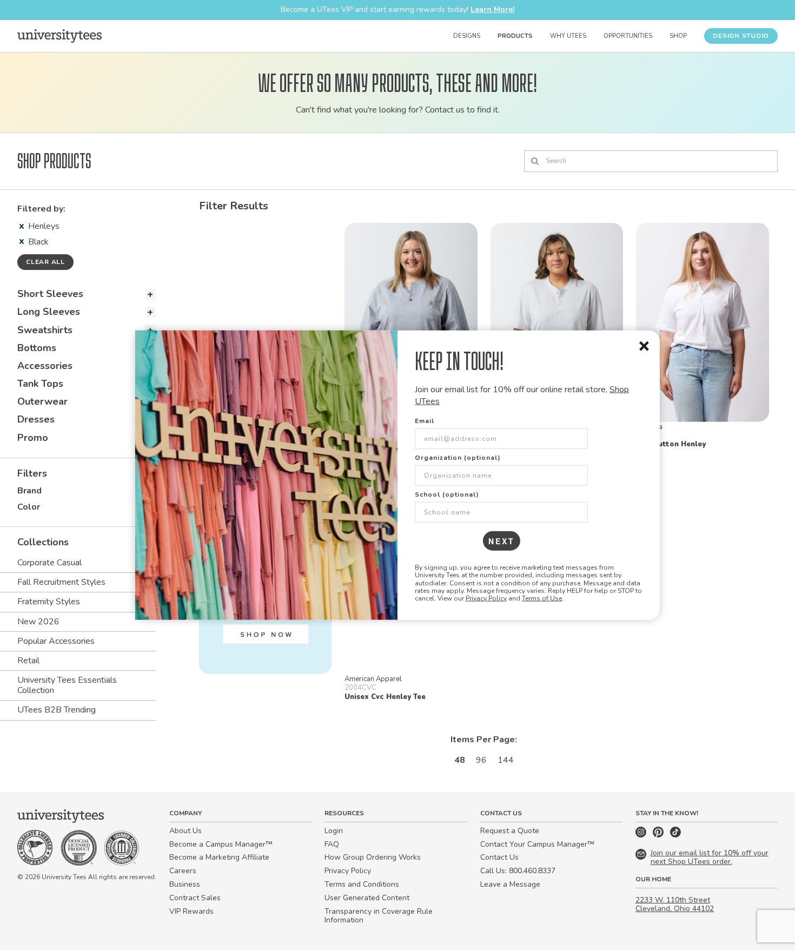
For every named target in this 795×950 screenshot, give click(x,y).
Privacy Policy (486, 598)
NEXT (501, 540)
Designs (466, 36)
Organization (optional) (458, 457)
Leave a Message (510, 884)
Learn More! (492, 9)
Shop (678, 36)
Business (184, 884)
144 (506, 760)
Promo (32, 437)
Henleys (43, 226)
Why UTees (568, 36)
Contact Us (499, 857)
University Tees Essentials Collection (67, 685)
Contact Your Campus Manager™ (537, 844)
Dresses (36, 419)
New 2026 (38, 622)
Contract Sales (195, 898)
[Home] (59, 35)
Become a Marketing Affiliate (219, 857)
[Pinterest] (659, 835)
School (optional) (447, 494)
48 (459, 760)
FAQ (331, 844)
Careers (182, 871)
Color (28, 507)
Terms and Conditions (361, 884)
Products (515, 36)
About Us (185, 831)
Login (333, 831)
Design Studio (741, 35)
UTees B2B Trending (56, 710)
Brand (29, 491)
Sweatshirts (44, 330)
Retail (28, 661)
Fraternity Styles (48, 602)
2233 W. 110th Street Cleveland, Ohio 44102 (674, 904)
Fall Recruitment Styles (61, 582)
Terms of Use (542, 598)
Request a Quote (509, 831)
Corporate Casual (49, 563)
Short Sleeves (50, 293)
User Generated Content (366, 898)
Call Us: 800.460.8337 (517, 871)
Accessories (44, 365)
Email (424, 420)
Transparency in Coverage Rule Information (378, 916)
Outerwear (42, 401)
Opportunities (628, 36)
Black (38, 242)
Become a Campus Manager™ (221, 844)
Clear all (45, 262)
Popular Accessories (56, 641)
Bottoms (36, 347)
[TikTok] (675, 835)
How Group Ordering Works (372, 857)
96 (481, 760)
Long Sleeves (48, 311)
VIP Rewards (191, 911)
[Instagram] (641, 835)
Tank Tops (40, 383)
